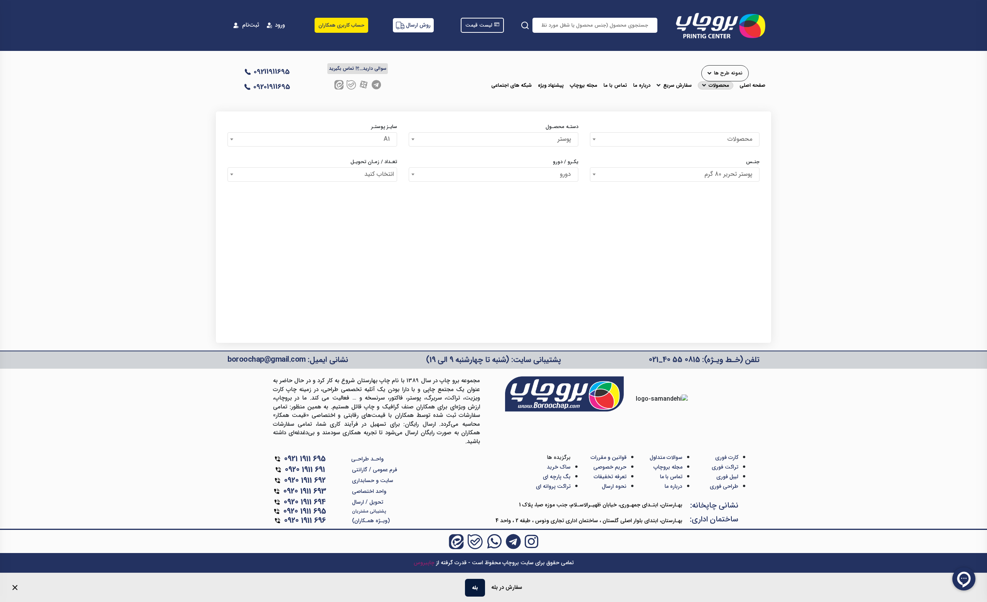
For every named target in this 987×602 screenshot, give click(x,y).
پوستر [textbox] (566, 139)
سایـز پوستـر (384, 127)
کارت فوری (726, 457)
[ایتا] (339, 84)
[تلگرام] (376, 84)
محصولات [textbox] (742, 139)
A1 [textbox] (389, 139)
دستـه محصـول (562, 127)
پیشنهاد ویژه (551, 85)
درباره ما (641, 85)
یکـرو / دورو (565, 162)
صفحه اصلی (752, 85)
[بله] (351, 84)
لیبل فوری (727, 476)
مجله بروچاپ (583, 85)
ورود (280, 25)
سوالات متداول (666, 457)
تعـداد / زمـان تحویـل (373, 162)
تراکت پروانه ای (553, 486)
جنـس (753, 162)
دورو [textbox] (567, 174)
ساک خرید (559, 467)
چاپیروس (424, 562)
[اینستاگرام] (531, 541)
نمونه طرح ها (728, 73)
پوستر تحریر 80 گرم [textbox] (730, 174)
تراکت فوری (725, 467)
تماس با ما (615, 85)
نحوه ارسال (614, 486)
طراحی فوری (724, 486)
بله (475, 587)
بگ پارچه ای (557, 476)
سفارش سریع (677, 85)
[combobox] (675, 139)
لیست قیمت (478, 25)
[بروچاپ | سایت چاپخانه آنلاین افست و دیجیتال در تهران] (720, 25)
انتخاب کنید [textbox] (379, 174)
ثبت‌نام (250, 25)
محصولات (719, 85)
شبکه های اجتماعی (511, 85)
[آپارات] (364, 84)
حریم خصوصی (610, 467)
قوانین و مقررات (609, 457)
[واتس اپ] (494, 541)
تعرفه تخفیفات (610, 476)
